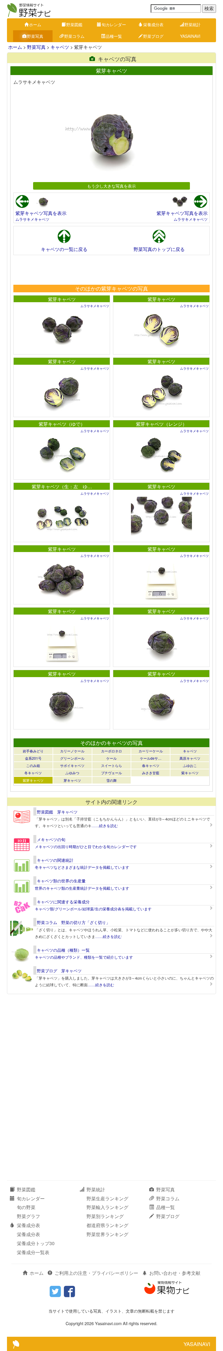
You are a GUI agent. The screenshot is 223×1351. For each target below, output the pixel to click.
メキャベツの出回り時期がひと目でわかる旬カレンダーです (86, 846)
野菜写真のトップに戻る (159, 249)
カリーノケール (72, 750)
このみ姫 (33, 765)
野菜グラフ (28, 1216)
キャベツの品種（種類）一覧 (63, 950)
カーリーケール (151, 750)
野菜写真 (35, 36)
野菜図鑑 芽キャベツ (57, 812)
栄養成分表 (153, 24)
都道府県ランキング (107, 1225)
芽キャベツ (72, 780)
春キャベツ (150, 765)
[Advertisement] (111, 269)
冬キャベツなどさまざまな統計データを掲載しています (82, 867)
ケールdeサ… (150, 758)
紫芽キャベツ (62, 299)
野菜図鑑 (74, 24)
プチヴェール (111, 772)
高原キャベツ (189, 758)
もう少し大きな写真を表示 (111, 186)
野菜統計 (192, 24)
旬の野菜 (26, 1207)
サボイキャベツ (72, 765)
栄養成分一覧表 (33, 1252)
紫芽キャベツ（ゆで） (62, 424)
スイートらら (111, 765)
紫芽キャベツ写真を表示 (40, 213)
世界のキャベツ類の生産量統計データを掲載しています (82, 888)
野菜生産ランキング (107, 1198)
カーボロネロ (111, 750)
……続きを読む (104, 825)
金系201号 (33, 758)
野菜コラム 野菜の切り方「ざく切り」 (73, 922)
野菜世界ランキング (107, 1234)
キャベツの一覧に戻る (64, 249)
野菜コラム (74, 36)
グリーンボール (72, 758)
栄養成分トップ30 (36, 1243)
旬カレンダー (114, 24)
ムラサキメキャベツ (32, 219)
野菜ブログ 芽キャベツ (59, 970)
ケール (111, 758)
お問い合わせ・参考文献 (174, 1273)
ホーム (35, 24)
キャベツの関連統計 (55, 860)
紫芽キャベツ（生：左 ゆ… (62, 486)
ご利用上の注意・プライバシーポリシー (96, 1273)
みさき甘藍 (150, 772)
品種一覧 (114, 36)
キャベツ (60, 47)
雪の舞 (111, 780)
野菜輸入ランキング (107, 1207)
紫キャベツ (190, 772)
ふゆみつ (72, 772)
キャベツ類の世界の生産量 (61, 881)
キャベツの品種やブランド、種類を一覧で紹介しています (84, 957)
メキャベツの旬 (51, 839)
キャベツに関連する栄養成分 (63, 902)
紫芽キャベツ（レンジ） (161, 424)
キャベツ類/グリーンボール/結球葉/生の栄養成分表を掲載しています (93, 909)
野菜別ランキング (105, 1216)
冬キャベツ (33, 772)
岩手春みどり (33, 750)
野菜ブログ (153, 36)
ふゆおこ (190, 765)
